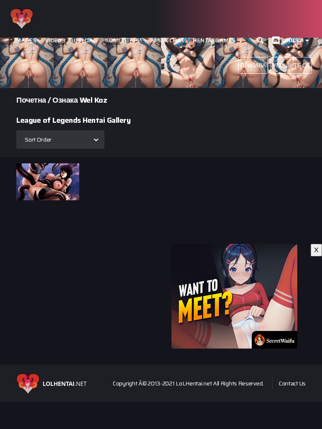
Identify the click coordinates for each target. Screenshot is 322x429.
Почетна (31, 100)
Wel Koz (93, 100)
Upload (85, 40)
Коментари (123, 40)
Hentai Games (214, 40)
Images (25, 40)
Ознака (65, 100)
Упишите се (291, 65)
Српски (292, 40)
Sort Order (38, 139)
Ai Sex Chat (167, 40)
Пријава (253, 65)
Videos (55, 40)
